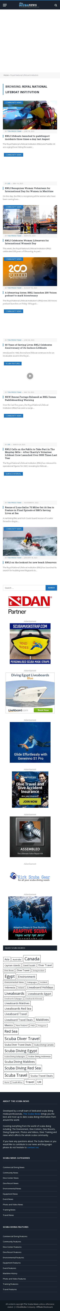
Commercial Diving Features (15, 1236)
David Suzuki (29, 965)
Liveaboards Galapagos (13, 998)
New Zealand (22, 1025)
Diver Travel (45, 965)
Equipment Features (12, 1262)
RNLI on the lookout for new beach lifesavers (31, 562)
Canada (31, 959)
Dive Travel (23, 970)
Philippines (42, 1026)
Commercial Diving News (13, 1167)
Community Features (12, 1241)
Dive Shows (9, 970)
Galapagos (32, 982)
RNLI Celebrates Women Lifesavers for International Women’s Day (27, 242)
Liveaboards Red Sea (18, 1008)
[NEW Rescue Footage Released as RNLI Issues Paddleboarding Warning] (30, 376)
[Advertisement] (30, 41)
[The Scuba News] (30, 5)
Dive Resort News (10, 1183)
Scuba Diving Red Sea (23, 1068)
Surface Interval (13, 474)
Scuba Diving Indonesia (39, 1056)
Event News (8, 1199)
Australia (17, 959)
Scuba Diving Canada (44, 1044)
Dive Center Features (12, 1247)
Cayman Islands (12, 965)
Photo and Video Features (14, 1278)
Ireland (21, 987)
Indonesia (10, 987)
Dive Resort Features (12, 1252)
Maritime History (10, 1273)
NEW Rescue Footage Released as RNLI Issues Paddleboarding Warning (30, 398)
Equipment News (10, 1194)
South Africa (17, 1082)
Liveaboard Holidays (40, 987)
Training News (9, 1209)
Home (6, 75)
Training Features (10, 1284)
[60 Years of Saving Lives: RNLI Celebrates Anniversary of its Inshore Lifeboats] (30, 323)
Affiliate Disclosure (44, 1307)
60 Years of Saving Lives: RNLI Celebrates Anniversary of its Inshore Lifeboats (28, 346)
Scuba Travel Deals (42, 1075)
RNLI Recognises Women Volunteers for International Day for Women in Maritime (29, 189)
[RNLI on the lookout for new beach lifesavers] (30, 541)
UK (39, 1082)
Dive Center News (11, 1178)
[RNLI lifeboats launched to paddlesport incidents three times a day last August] (30, 115)
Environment (26, 977)
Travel (29, 1082)
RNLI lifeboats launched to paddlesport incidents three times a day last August (27, 137)
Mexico (9, 1025)
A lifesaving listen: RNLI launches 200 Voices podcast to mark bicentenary (31, 294)
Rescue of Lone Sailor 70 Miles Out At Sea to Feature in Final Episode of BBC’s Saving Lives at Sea (29, 510)
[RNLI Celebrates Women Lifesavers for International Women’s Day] (30, 219)
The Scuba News (31, 1304)
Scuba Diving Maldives (20, 1062)
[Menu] (5, 5)
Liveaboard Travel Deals (19, 1019)
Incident (43, 982)
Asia (7, 959)
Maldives (42, 1020)
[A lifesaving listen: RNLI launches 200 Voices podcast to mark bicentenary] (30, 271)
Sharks (6, 1082)
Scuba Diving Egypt (21, 1050)
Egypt (10, 976)
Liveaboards (14, 993)
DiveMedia (22, 1307)
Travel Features (10, 1289)
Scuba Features (13, 363)
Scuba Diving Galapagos (14, 1056)
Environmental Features (13, 1257)
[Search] (55, 5)
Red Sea (11, 1031)
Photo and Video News (13, 1204)
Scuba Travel (16, 1075)
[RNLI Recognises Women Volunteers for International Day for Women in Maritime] (30, 167)
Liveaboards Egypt (39, 993)
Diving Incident (38, 970)
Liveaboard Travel (16, 1014)
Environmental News (14, 982)
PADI (33, 1025)
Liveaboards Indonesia (33, 999)
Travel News (8, 1215)
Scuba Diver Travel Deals (18, 1044)
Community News (13, 102)
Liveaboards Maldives (17, 1003)
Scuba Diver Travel (22, 1038)
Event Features (9, 1268)
